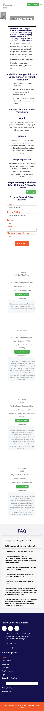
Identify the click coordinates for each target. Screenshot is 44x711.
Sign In (4, 675)
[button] (22, 540)
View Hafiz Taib (22, 487)
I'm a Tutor (6, 667)
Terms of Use (6, 691)
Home (4, 657)
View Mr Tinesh (22, 421)
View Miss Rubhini (22, 352)
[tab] (22, 540)
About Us (5, 664)
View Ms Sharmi (22, 294)
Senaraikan (22, 243)
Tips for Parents (7, 671)
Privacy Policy (7, 688)
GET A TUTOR (33, 4)
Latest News (6, 660)
